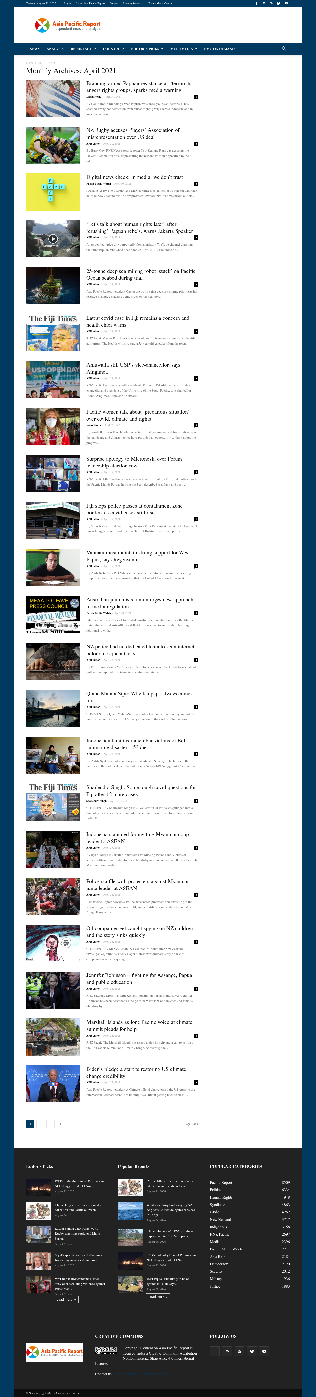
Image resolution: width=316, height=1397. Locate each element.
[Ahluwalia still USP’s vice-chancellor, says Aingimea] (53, 379)
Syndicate (217, 1204)
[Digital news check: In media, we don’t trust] (53, 192)
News (35, 48)
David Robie (93, 97)
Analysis (55, 48)
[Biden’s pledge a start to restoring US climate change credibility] (53, 1083)
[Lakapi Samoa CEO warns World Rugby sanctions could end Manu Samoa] (38, 1234)
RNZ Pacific (220, 1234)
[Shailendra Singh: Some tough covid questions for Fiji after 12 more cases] (53, 802)
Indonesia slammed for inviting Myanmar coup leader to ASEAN (137, 837)
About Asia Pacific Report (90, 3)
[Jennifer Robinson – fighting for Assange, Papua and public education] (53, 990)
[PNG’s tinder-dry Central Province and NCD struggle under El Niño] (38, 1187)
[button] (284, 49)
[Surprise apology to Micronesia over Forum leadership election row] (53, 473)
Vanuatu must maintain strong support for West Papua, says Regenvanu (138, 556)
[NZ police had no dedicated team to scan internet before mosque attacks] (53, 661)
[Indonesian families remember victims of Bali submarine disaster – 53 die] (53, 755)
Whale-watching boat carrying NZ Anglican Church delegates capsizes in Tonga (171, 1210)
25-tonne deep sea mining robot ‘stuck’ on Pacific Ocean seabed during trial (141, 274)
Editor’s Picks (145, 48)
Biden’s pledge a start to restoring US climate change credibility (136, 1072)
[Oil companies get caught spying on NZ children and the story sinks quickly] (53, 943)
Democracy (219, 1263)
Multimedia (181, 48)
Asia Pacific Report (174, 1347)
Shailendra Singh (96, 801)
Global (215, 1211)
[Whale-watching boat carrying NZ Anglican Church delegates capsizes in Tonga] (130, 1211)
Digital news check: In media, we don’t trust (134, 176)
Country (111, 48)
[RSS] (271, 3)
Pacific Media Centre (160, 3)
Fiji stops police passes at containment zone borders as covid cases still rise (134, 509)
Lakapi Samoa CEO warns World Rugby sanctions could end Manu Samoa (77, 1233)
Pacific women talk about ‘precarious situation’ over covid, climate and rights (137, 415)
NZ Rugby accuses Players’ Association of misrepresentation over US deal (132, 133)
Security (216, 1271)
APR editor (93, 144)
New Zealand (220, 1219)
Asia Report (219, 1256)
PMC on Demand (219, 48)
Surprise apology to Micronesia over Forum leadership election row (134, 462)
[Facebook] (256, 3)
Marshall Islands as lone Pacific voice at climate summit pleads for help (139, 1025)
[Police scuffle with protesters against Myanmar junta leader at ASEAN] (53, 896)
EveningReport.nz (133, 3)
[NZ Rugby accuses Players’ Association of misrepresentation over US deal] (53, 145)
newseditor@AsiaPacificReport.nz (140, 1373)
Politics (215, 1189)
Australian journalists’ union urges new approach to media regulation (139, 603)
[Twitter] (278, 3)
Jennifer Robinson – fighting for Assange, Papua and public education (139, 978)
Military (216, 1278)
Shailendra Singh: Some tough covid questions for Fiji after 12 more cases (141, 790)
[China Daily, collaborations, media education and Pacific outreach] (38, 1211)
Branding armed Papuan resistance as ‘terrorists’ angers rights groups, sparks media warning (139, 86)
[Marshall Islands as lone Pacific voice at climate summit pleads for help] (53, 1037)
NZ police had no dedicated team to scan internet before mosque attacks (140, 650)
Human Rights (221, 1197)
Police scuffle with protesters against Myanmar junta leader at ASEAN (137, 884)
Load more (64, 1299)
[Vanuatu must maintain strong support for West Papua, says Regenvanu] (53, 567)
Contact (114, 3)
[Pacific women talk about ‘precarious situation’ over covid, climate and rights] (53, 426)
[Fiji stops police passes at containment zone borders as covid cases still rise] (53, 520)
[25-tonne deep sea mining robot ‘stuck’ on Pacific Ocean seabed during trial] (53, 285)
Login (67, 3)
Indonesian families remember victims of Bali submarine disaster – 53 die (136, 744)
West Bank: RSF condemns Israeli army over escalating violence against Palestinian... (80, 1283)
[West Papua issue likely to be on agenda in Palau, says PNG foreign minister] (130, 1284)
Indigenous (218, 1226)
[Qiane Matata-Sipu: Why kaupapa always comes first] (53, 708)
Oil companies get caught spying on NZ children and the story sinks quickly (139, 931)
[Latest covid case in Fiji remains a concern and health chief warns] (53, 332)
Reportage (81, 48)
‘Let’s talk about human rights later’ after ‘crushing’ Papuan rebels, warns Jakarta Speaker (139, 227)
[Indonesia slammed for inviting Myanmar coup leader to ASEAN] (53, 849)
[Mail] (264, 3)
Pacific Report (221, 1182)
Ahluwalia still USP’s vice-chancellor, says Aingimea (133, 368)
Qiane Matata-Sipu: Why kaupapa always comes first (139, 697)
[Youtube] (286, 3)
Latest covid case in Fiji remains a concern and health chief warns (137, 321)
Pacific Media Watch (98, 184)
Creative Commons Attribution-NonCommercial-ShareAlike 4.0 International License (146, 1358)
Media (215, 1241)
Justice (215, 1286)
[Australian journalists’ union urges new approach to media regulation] (53, 614)
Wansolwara (93, 425)
